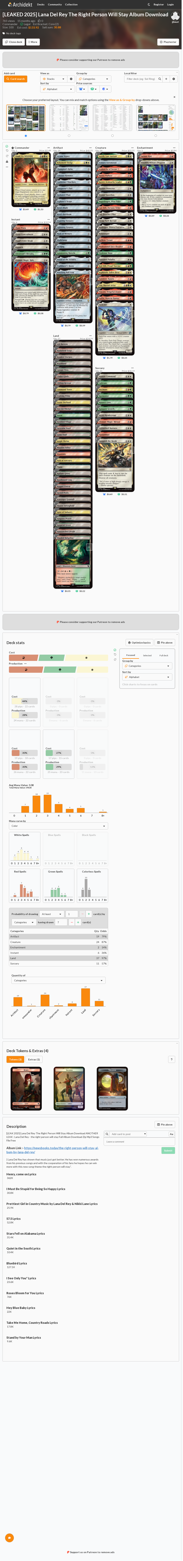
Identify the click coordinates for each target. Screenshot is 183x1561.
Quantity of (18, 975)
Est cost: (28, 27)
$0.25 (124, 358)
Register (159, 4)
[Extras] (7, 167)
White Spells (21, 834)
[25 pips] (59, 669)
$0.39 (82, 325)
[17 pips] (51, 658)
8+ (103, 815)
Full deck (164, 655)
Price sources (82, 83)
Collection (71, 4)
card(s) (87, 922)
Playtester (170, 41)
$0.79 (26, 313)
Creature (41, 1013)
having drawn (46, 922)
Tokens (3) (15, 1059)
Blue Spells (54, 834)
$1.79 (109, 358)
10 (86, 878)
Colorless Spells (91, 871)
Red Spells (20, 871)
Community (55, 4)
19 (47, 793)
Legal (27, 24)
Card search (17, 78)
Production (16, 663)
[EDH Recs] (7, 161)
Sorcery (96, 1012)
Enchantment (53, 1014)
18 (36, 794)
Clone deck (15, 41)
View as (44, 73)
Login (170, 4)
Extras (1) (34, 1059)
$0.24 (166, 215)
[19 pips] (23, 658)
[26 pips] (26, 669)
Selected (147, 655)
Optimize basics (141, 642)
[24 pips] (92, 669)
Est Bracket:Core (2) (46, 24)
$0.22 (82, 591)
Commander (26, 1014)
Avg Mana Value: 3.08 (21, 785)
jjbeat (175, 21)
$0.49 (109, 494)
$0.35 (67, 591)
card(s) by (99, 914)
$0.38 (40, 313)
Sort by (44, 83)
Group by (81, 73)
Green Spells (55, 871)
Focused (130, 655)
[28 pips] (86, 658)
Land (84, 1011)
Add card (9, 73)
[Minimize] (177, 72)
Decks (40, 4)
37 (86, 987)
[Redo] (7, 156)
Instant (69, 1012)
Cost (12, 652)
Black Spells (89, 834)
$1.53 (40, 209)
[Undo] (7, 150)
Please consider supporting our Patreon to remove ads (92, 59)
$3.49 (26, 209)
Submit (168, 1150)
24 (45, 993)
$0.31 (124, 494)
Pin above (166, 642)
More (34, 41)
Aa (171, 1134)
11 (99, 1000)
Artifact (14, 1012)
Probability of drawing (25, 914)
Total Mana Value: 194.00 (20, 788)
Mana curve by (17, 821)
